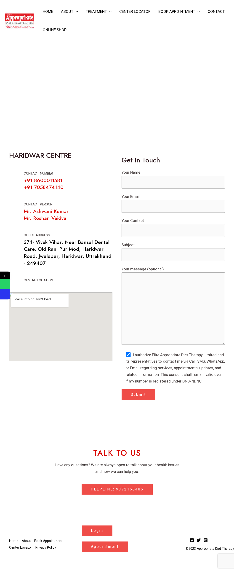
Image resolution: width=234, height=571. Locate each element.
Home (48, 11)
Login (97, 530)
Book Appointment (176, 11)
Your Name (131, 172)
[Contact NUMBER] (14, 176)
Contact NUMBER (38, 173)
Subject (128, 244)
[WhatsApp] (5, 284)
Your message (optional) (143, 269)
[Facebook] (192, 540)
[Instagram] (206, 540)
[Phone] (5, 294)
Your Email (131, 196)
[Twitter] (199, 540)
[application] (75, 11)
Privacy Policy (45, 547)
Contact (216, 11)
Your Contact (133, 220)
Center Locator (135, 11)
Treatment (96, 11)
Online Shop (54, 29)
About (67, 11)
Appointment (105, 546)
